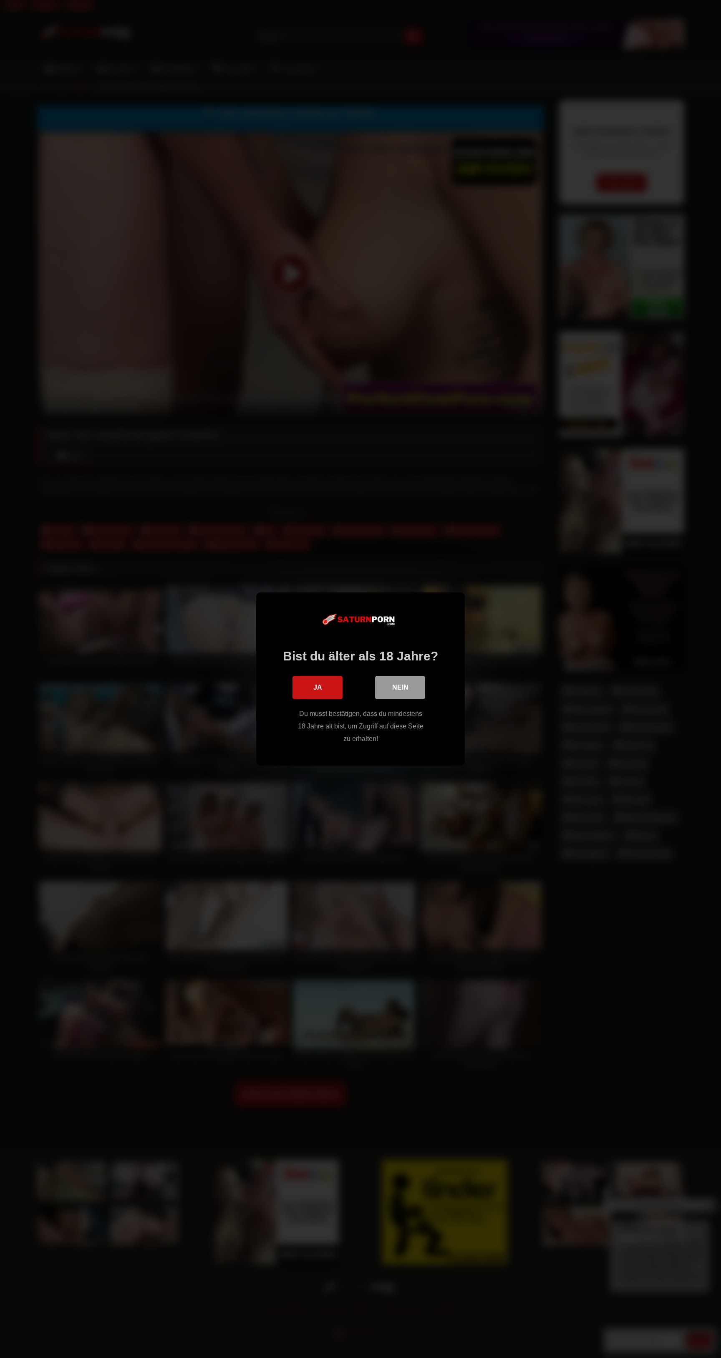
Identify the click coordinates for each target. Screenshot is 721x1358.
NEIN (400, 687)
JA (317, 687)
